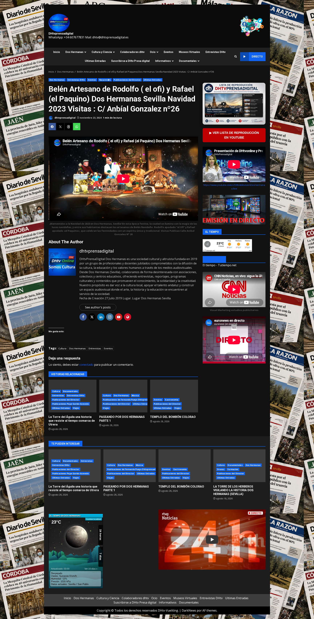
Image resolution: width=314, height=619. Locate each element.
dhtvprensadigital (65, 117)
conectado (86, 365)
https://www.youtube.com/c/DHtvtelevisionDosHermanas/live (234, 186)
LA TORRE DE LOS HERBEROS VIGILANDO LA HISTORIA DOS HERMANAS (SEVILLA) (233, 490)
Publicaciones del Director (127, 80)
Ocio (153, 52)
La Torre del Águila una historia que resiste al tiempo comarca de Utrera (72, 420)
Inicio (56, 52)
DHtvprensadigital (61, 33)
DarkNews (189, 610)
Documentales (188, 60)
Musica (135, 395)
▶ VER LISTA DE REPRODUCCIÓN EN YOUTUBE (234, 135)
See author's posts (98, 307)
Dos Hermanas (74, 52)
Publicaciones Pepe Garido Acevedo (70, 404)
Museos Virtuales (189, 52)
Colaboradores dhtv (132, 52)
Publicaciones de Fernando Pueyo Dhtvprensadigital (129, 399)
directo (257, 56)
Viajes (76, 408)
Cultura (62, 348)
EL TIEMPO (214, 259)
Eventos (168, 52)
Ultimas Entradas (95, 60)
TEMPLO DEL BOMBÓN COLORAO (174, 396)
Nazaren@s (105, 80)
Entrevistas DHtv (216, 52)
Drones (221, 469)
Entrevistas (95, 348)
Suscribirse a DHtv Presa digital (130, 60)
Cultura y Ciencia (102, 52)
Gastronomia (171, 399)
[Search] (235, 56)
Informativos (163, 60)
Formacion (233, 469)
